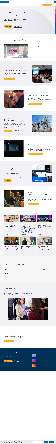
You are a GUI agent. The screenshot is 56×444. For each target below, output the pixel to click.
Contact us (18, 361)
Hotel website (17, 130)
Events (21, 4)
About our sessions (9, 79)
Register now (8, 26)
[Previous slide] (24, 321)
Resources (16, 4)
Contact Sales (47, 4)
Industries (6, 4)
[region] (28, 309)
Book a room (8, 130)
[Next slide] (31, 321)
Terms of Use (28, 442)
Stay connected (18, 26)
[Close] (55, 442)
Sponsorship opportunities (36, 153)
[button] (43, 2)
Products (11, 4)
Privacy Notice (4, 443)
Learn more (7, 180)
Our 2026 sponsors (34, 203)
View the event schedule (35, 104)
